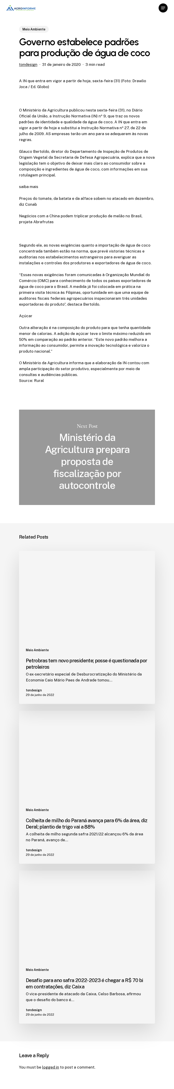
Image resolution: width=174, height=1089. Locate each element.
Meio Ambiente (33, 29)
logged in (50, 1067)
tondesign (28, 64)
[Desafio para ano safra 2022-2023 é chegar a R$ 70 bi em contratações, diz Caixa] (87, 947)
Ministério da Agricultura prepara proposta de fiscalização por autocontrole (87, 457)
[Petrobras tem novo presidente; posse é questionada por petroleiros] (87, 627)
